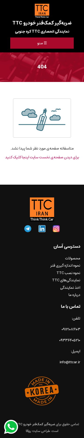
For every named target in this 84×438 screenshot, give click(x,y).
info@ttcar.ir (70, 362)
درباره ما (74, 295)
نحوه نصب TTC (68, 273)
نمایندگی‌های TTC (66, 280)
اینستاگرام (56, 228)
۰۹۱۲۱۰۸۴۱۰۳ (71, 329)
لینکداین (42, 228)
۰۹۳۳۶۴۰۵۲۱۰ (69, 340)
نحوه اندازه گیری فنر (65, 265)
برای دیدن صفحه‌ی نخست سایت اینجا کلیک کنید (42, 157)
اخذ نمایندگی (70, 288)
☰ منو (42, 43)
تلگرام (27, 228)
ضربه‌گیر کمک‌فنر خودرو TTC (35, 424)
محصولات (72, 258)
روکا (28, 431)
